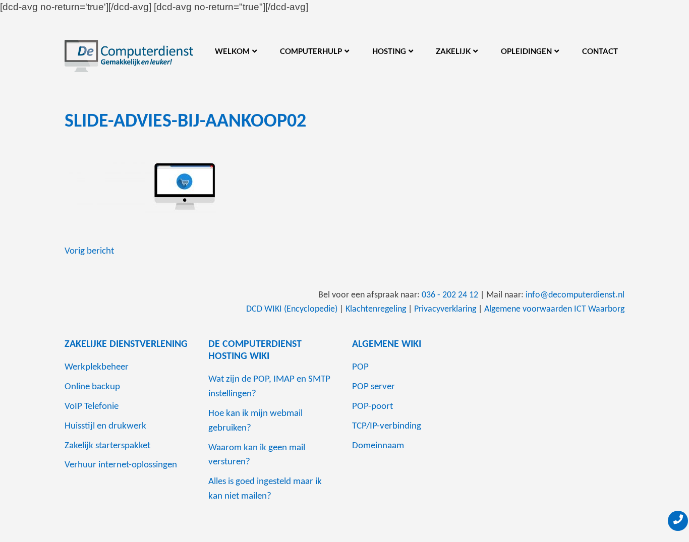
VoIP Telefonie (92, 406)
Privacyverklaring (445, 309)
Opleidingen (526, 50)
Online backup (92, 387)
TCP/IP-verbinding (386, 426)
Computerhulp (311, 50)
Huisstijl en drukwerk (105, 426)
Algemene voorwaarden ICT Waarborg (554, 309)
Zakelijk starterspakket (107, 446)
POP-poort (372, 406)
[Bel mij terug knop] (678, 521)
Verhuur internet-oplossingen (121, 465)
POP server (373, 387)
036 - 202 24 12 (450, 295)
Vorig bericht (89, 251)
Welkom (232, 50)
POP (360, 367)
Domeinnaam (378, 446)
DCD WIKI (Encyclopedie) (291, 309)
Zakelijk (453, 50)
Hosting (389, 50)
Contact (600, 50)
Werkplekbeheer (97, 367)
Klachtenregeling (376, 309)
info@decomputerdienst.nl (575, 295)
